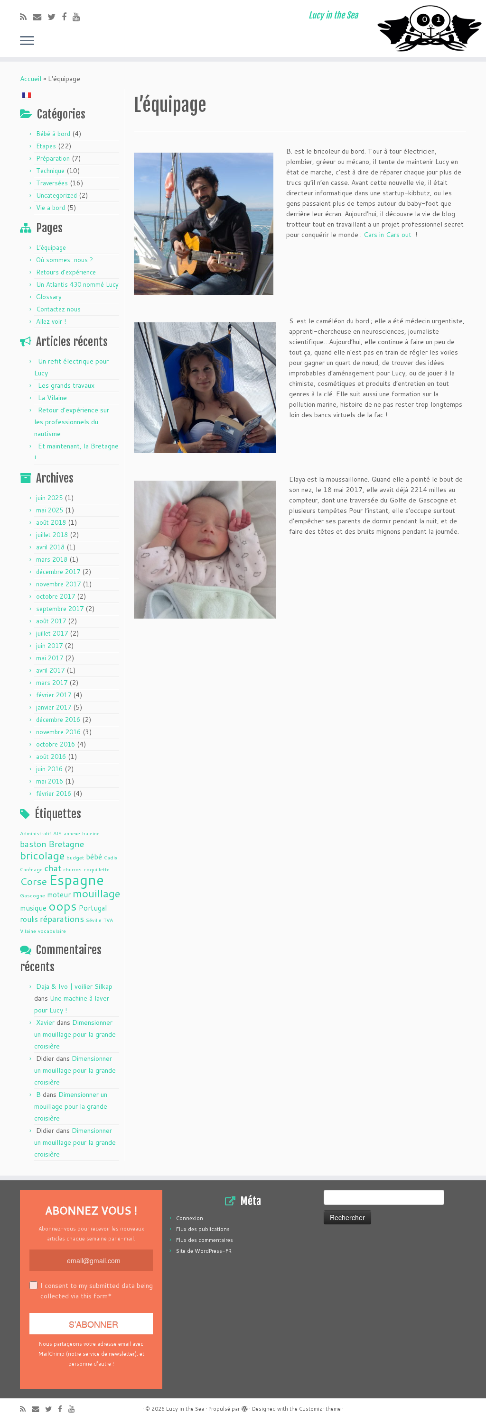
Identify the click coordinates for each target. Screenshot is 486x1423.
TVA (108, 919)
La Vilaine (52, 397)
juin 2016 (49, 769)
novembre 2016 (58, 732)
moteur (59, 894)
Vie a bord (50, 207)
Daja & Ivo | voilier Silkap (74, 986)
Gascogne (32, 895)
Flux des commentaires (204, 1240)
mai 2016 (49, 781)
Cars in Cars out (387, 234)
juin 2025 (49, 497)
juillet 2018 (52, 534)
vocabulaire (52, 930)
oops (62, 905)
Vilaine (28, 930)
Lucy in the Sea (185, 1409)
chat (53, 868)
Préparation (53, 158)
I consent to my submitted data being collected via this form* (96, 1291)
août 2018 (51, 522)
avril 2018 (50, 547)
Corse (33, 881)
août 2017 (51, 621)
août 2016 (51, 756)
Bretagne (66, 844)
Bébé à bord (53, 133)
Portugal (93, 908)
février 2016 (53, 793)
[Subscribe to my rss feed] (26, 16)
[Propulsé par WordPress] (244, 1407)
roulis (29, 919)
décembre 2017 (58, 571)
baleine (91, 833)
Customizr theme (320, 1409)
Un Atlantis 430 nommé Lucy (77, 284)
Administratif (35, 833)
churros (72, 869)
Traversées (52, 183)
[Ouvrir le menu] (27, 41)
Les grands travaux (66, 385)
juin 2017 (49, 645)
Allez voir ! (51, 321)
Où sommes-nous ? (64, 259)
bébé (94, 856)
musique (33, 908)
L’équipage (51, 247)
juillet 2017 (52, 633)
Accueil (30, 78)
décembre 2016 (58, 719)
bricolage (42, 855)
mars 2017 (51, 682)
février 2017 (53, 695)
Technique (50, 170)
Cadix (110, 857)
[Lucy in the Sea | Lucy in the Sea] (429, 28)
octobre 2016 (55, 744)
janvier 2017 (53, 707)
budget (75, 857)
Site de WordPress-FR (204, 1251)
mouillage (96, 893)
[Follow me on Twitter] (54, 16)
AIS (57, 833)
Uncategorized (56, 195)
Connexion (189, 1218)
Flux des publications (203, 1229)
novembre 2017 (58, 584)
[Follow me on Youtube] (79, 16)
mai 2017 (49, 658)
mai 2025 (49, 510)
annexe (72, 833)
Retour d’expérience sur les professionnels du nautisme (71, 421)
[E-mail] (40, 16)
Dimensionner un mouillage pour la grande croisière (75, 1034)
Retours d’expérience (66, 272)
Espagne (76, 879)
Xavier (45, 1022)
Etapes (46, 146)
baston (33, 844)
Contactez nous (58, 309)
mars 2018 (51, 559)
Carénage (31, 869)
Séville (94, 919)
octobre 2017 (55, 596)
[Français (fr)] (26, 94)
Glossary (49, 296)
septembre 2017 (60, 608)
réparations (62, 918)
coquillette (97, 869)
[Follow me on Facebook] (67, 16)
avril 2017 (50, 670)
